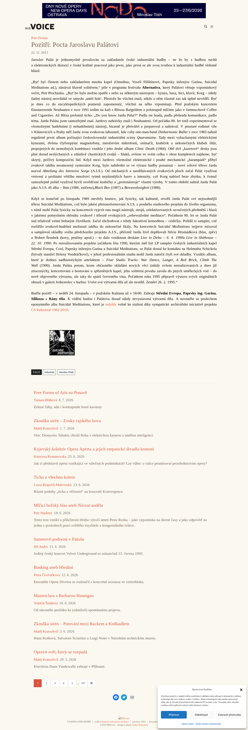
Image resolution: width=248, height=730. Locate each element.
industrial (49, 372)
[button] (241, 689)
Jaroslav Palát (66, 372)
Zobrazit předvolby (229, 714)
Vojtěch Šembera (46, 603)
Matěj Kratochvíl (46, 428)
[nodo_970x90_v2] (124, 10)
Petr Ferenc (39, 38)
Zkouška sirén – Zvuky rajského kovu (67, 420)
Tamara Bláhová (45, 400)
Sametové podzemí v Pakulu (59, 539)
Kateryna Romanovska (50, 456)
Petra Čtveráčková (47, 575)
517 (83, 683)
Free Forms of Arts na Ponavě (60, 392)
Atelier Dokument (140, 725)
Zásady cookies (188, 723)
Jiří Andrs (41, 547)
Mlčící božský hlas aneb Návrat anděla (68, 505)
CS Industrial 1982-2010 (49, 310)
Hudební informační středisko (115, 721)
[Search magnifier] (205, 26)
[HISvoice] (47, 27)
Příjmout (174, 714)
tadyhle (110, 304)
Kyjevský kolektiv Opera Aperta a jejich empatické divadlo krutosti (94, 449)
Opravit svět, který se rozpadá (60, 651)
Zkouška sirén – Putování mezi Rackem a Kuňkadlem (81, 623)
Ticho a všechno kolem (54, 477)
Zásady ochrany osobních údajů (208, 723)
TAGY (36, 372)
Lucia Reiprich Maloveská (53, 485)
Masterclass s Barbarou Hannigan (64, 595)
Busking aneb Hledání (53, 567)
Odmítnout (201, 714)
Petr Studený (43, 513)
